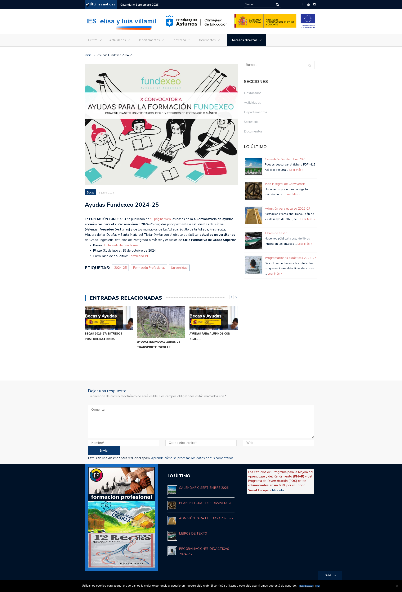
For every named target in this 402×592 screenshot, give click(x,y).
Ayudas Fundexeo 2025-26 (209, 353)
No (318, 586)
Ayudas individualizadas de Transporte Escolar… (106, 344)
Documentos (207, 40)
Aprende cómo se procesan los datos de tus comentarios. (192, 458)
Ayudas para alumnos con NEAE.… (157, 336)
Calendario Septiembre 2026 (139, 5)
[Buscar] (277, 4)
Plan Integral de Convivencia (285, 184)
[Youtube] (308, 4)
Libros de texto (276, 233)
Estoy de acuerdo (306, 586)
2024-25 (120, 268)
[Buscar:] (257, 4)
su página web (160, 219)
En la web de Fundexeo (121, 245)
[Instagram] (314, 4)
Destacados (252, 93)
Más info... (279, 490)
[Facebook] (303, 4)
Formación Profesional (149, 268)
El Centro (91, 40)
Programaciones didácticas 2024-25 (290, 258)
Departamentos (149, 40)
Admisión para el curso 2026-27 (288, 208)
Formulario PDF (140, 256)
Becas (90, 193)
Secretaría (178, 40)
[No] (397, 586)
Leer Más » (296, 170)
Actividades (117, 40)
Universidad (179, 268)
